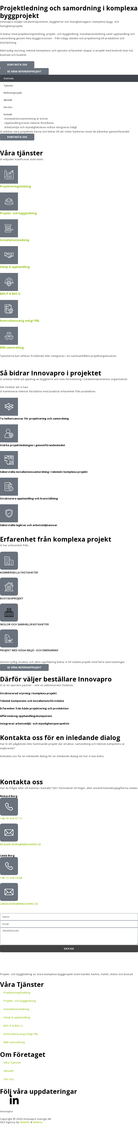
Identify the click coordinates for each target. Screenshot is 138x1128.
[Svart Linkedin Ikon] (14, 1099)
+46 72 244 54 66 (11, 878)
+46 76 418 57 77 (11, 818)
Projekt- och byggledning (18, 213)
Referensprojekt (13, 92)
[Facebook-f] (4, 1099)
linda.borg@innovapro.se (19, 903)
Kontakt (8, 114)
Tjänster (8, 85)
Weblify (25, 1122)
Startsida (8, 78)
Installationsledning (14, 240)
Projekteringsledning (15, 186)
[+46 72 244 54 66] (9, 866)
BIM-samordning (12, 347)
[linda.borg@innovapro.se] (9, 892)
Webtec (38, 1122)
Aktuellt (8, 100)
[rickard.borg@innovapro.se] (9, 833)
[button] (69, 62)
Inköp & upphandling (15, 267)
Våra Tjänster (12, 1062)
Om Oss (8, 107)
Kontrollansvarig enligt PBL (20, 321)
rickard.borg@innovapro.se (20, 844)
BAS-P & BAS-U (10, 294)
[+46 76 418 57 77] (9, 807)
